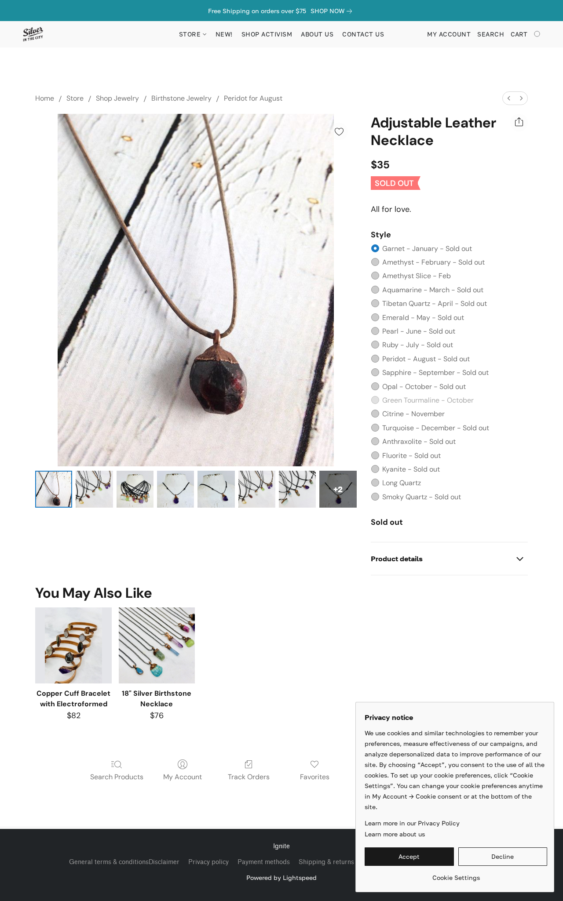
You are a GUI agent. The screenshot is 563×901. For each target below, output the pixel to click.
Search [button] (490, 34)
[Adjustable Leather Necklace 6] (297, 489)
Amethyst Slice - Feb (416, 275)
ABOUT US (317, 34)
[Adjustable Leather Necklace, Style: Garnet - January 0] (53, 489)
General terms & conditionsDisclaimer (124, 862)
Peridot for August (253, 98)
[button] (32, 34)
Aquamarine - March (432, 289)
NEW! (224, 34)
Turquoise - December (435, 427)
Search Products (116, 776)
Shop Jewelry (117, 98)
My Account (182, 776)
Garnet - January (427, 248)
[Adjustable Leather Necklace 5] (256, 489)
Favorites (314, 776)
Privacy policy (208, 862)
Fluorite (411, 455)
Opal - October (424, 386)
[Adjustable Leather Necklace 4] (215, 489)
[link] (333, 11)
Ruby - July (417, 344)
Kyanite (411, 469)
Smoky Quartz (421, 496)
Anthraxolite (419, 441)
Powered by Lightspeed (281, 877)
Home (44, 98)
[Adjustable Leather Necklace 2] (135, 489)
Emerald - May (423, 317)
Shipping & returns (326, 862)
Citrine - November (413, 413)
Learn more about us (395, 834)
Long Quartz (401, 482)
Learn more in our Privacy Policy (412, 823)
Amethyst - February (433, 262)
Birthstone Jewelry (181, 98)
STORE (191, 34)
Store (75, 98)
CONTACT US (363, 34)
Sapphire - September (435, 372)
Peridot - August (426, 358)
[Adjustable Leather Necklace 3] (175, 489)
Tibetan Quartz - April (434, 303)
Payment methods (264, 862)
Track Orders (249, 776)
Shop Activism (266, 34)
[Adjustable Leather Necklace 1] (94, 489)
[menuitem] (509, 98)
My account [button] (449, 34)
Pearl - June (418, 331)
